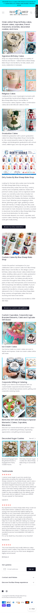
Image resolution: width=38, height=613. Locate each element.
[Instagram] (7, 591)
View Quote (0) (37, 11)
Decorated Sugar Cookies (13, 438)
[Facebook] (3, 591)
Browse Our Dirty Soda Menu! (14, 227)
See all (31, 438)
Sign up (31, 569)
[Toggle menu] (3, 13)
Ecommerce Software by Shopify (12, 597)
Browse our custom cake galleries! (15, 308)
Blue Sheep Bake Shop (19, 596)
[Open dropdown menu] (33, 577)
